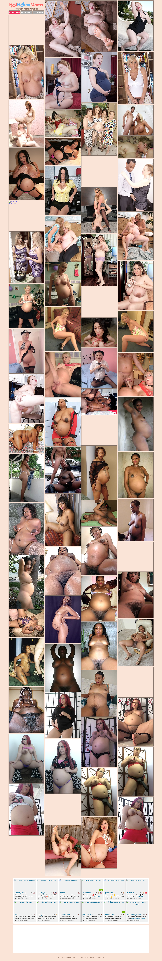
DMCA (92, 957)
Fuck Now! (38, 12)
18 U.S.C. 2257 (82, 957)
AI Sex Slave (14, 12)
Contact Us (100, 957)
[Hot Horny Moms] (26, 4)
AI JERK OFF (26, 12)
